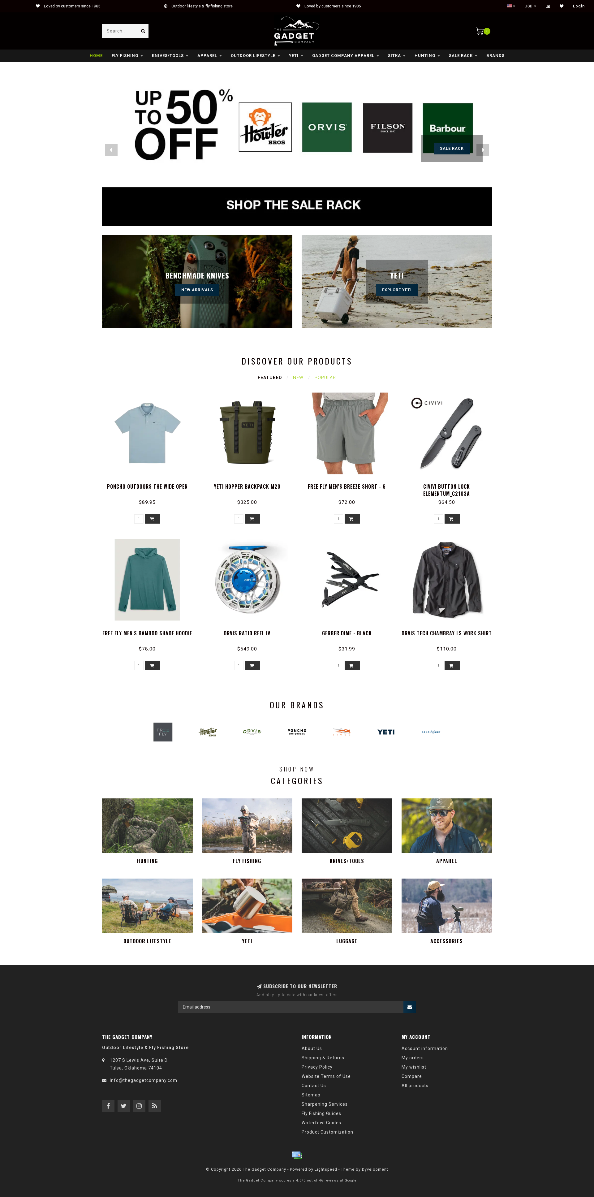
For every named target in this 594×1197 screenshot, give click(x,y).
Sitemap (311, 1094)
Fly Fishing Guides (321, 1113)
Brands (495, 55)
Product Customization (327, 1132)
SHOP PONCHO (451, 148)
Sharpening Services (325, 1104)
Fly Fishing (125, 55)
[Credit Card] (297, 1155)
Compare (412, 1076)
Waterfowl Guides (321, 1122)
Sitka (394, 55)
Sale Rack (461, 55)
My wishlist (414, 1067)
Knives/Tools (168, 55)
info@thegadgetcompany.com (143, 1080)
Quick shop (150, 484)
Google (350, 1180)
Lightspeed (326, 1169)
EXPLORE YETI (397, 289)
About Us (312, 1048)
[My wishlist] (562, 6)
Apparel (207, 55)
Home (96, 55)
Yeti (294, 55)
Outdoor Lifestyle (253, 55)
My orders (413, 1057)
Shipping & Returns (323, 1057)
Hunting (425, 55)
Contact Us (314, 1085)
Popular (325, 377)
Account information (425, 1048)
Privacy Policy (317, 1067)
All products (415, 1085)
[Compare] (548, 6)
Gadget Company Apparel (343, 55)
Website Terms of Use (326, 1076)
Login (579, 6)
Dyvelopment (375, 1169)
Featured (270, 377)
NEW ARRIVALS (197, 289)
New (298, 377)
